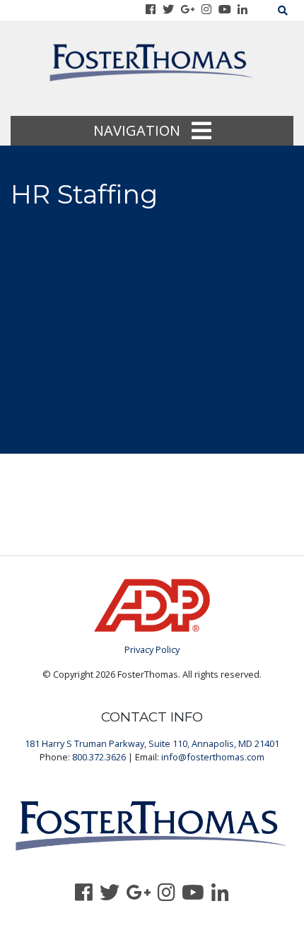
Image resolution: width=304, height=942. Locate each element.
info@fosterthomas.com (212, 756)
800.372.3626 (99, 756)
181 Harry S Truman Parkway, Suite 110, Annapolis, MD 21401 (152, 743)
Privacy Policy (152, 649)
